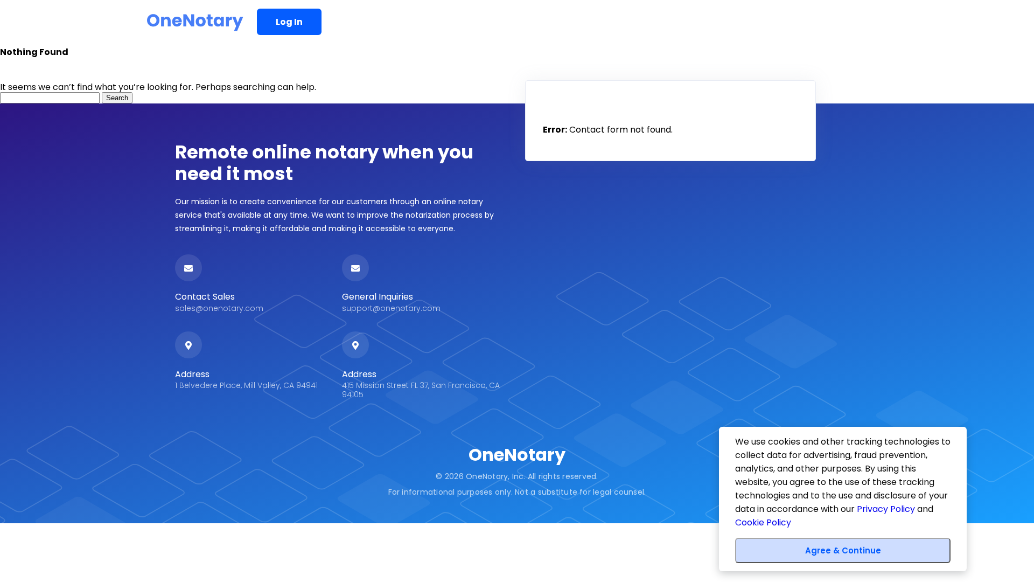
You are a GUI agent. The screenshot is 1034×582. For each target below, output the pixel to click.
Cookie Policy (763, 522)
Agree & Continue (843, 550)
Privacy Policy (886, 509)
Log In (289, 22)
